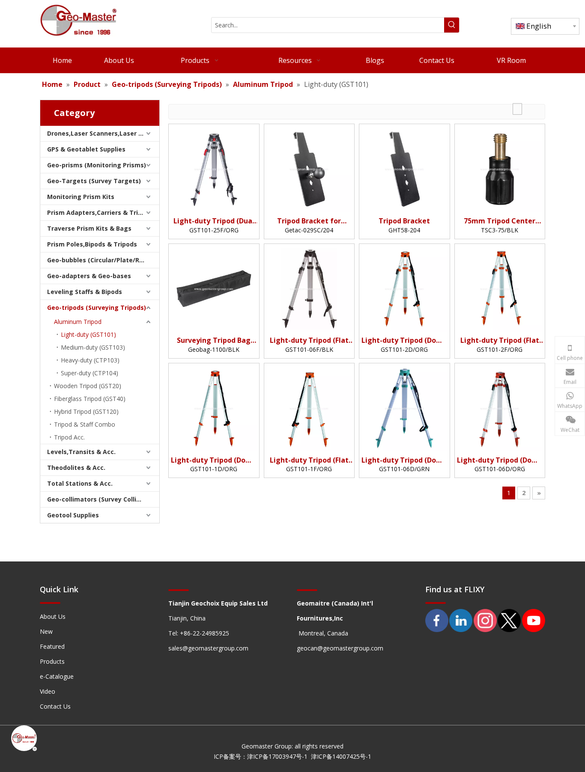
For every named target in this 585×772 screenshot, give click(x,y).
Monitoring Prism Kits (80, 197)
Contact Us (55, 706)
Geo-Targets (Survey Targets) (94, 181)
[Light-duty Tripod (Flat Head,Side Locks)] (309, 408)
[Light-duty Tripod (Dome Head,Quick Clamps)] (404, 288)
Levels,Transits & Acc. (81, 452)
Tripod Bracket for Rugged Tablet (309, 221)
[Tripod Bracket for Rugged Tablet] (309, 168)
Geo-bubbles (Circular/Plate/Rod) (98, 260)
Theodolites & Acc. (76, 467)
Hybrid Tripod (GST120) (86, 411)
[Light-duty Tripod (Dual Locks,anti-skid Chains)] (214, 168)
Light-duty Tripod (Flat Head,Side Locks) (309, 460)
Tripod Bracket (404, 221)
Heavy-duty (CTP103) (90, 360)
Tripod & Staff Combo (84, 424)
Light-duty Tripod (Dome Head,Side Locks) (214, 460)
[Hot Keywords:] (451, 25)
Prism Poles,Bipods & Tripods (92, 244)
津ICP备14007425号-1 (341, 756)
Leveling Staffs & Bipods (84, 292)
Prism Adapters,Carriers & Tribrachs (103, 212)
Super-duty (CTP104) (89, 373)
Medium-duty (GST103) (93, 347)
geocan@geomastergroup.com (340, 648)
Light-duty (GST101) (88, 334)
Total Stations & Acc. (80, 483)
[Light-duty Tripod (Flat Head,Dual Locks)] (309, 288)
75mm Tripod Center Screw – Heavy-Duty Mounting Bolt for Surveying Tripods (499, 221)
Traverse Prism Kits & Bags (89, 228)
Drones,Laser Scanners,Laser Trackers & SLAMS (103, 133)
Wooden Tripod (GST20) (87, 386)
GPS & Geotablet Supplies (86, 149)
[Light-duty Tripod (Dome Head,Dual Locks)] (404, 408)
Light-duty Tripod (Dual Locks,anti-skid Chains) (213, 221)
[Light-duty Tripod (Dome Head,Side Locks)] (214, 408)
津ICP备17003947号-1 (277, 756)
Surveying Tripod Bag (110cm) (214, 340)
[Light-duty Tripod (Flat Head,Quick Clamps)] (500, 288)
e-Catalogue (57, 676)
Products (52, 661)
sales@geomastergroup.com (208, 648)
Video (47, 691)
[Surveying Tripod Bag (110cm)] (214, 288)
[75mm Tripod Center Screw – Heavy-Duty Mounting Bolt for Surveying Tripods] (500, 168)
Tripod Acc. (69, 437)
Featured (52, 646)
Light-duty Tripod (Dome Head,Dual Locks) (404, 460)
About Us (53, 616)
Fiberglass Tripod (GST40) (89, 399)
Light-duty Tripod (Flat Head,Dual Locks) (309, 340)
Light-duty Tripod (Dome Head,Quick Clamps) (404, 340)
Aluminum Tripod (77, 322)
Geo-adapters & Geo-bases (89, 276)
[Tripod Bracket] (404, 168)
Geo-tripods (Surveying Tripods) (96, 307)
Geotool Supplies (73, 515)
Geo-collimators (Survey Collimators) (103, 499)
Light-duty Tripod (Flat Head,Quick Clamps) (499, 340)
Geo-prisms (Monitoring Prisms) (96, 165)
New (46, 631)
